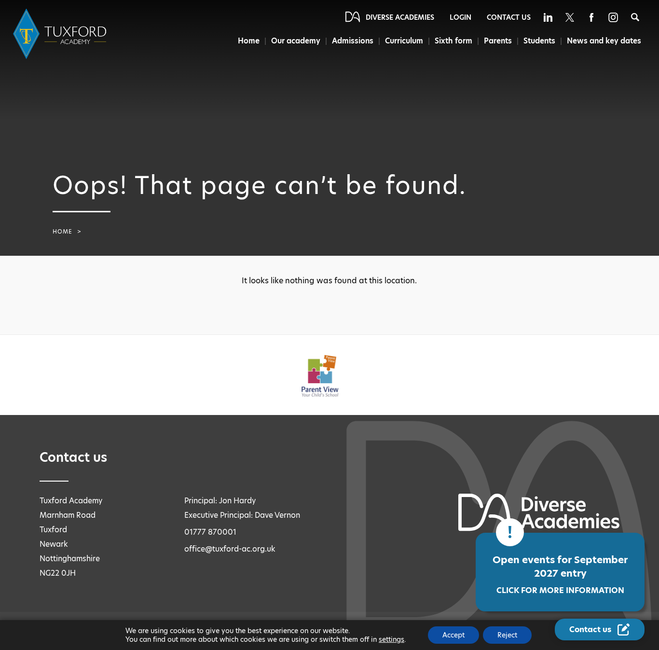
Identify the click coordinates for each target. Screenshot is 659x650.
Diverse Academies (400, 17)
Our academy (295, 41)
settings (391, 639)
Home (249, 41)
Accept (453, 635)
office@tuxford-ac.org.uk (229, 549)
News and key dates (604, 41)
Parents (498, 41)
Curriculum (404, 41)
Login (460, 17)
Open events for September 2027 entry (560, 574)
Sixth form (453, 41)
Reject (507, 635)
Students (539, 41)
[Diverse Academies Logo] (61, 34)
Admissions (352, 41)
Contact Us (509, 17)
